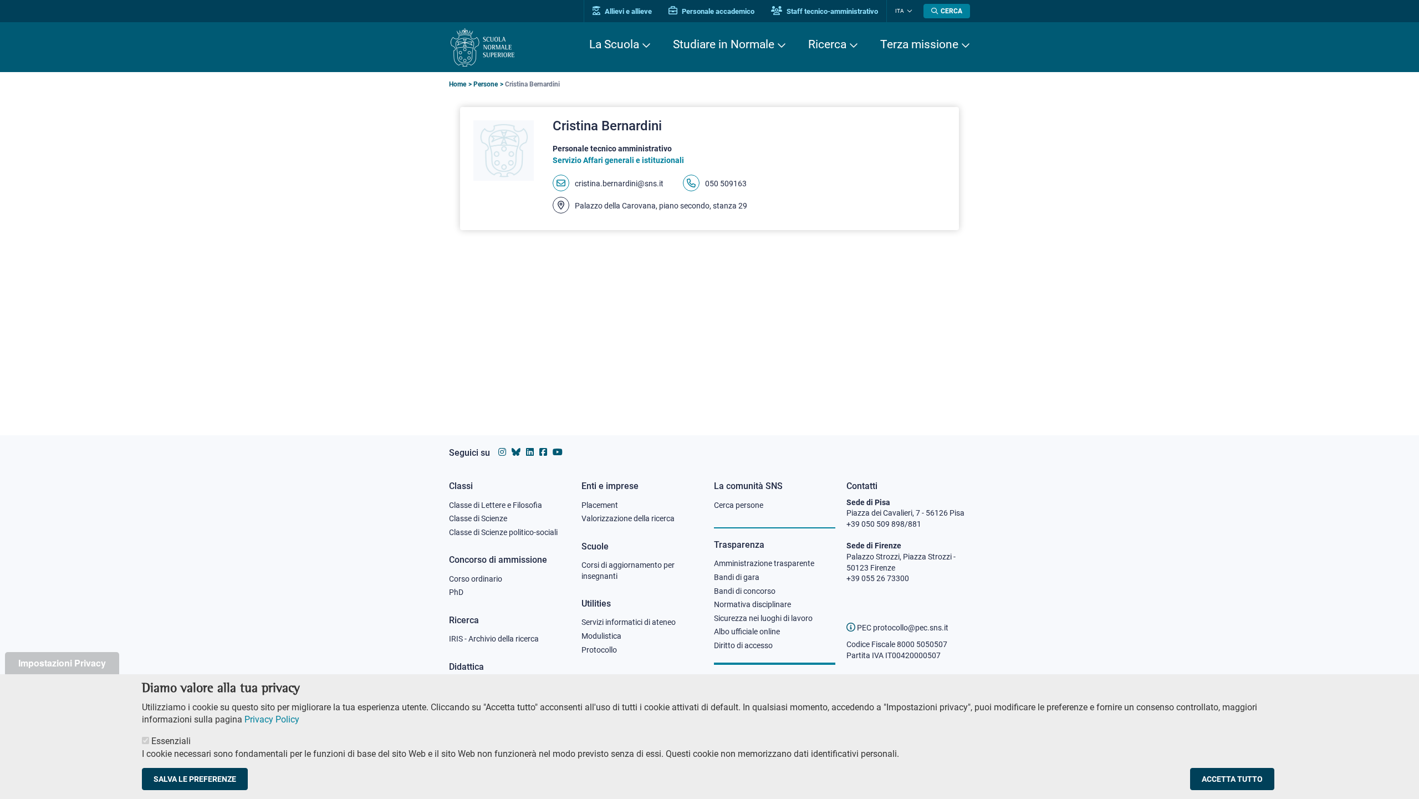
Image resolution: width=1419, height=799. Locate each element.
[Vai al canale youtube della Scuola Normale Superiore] (558, 452)
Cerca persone (738, 505)
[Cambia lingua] (908, 11)
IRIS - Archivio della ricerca (494, 638)
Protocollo (599, 649)
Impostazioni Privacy (62, 662)
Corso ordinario (475, 578)
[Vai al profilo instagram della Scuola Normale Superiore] (502, 452)
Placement (599, 505)
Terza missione (919, 44)
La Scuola (614, 44)
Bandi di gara (736, 577)
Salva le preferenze (195, 779)
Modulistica (601, 636)
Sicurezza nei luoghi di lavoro (763, 618)
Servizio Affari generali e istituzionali (618, 160)
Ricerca (827, 44)
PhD (456, 592)
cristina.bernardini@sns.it (619, 183)
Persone (485, 84)
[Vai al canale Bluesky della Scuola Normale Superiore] (516, 452)
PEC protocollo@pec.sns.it (901, 627)
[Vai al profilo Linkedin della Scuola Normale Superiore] (530, 452)
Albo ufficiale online (747, 631)
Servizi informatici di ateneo (628, 622)
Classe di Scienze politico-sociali (503, 532)
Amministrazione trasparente (764, 563)
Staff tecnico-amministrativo (831, 11)
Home (457, 84)
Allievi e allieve (627, 11)
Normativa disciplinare (752, 604)
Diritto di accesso (743, 645)
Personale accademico (717, 11)
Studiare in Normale (723, 44)
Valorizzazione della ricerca (628, 518)
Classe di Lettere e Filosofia (495, 505)
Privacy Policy (271, 719)
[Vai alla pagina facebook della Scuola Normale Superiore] (543, 452)
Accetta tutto (1232, 779)
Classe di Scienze (478, 518)
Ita (899, 11)
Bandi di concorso (744, 591)
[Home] (482, 47)
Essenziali (171, 741)
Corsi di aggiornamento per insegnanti (628, 571)
